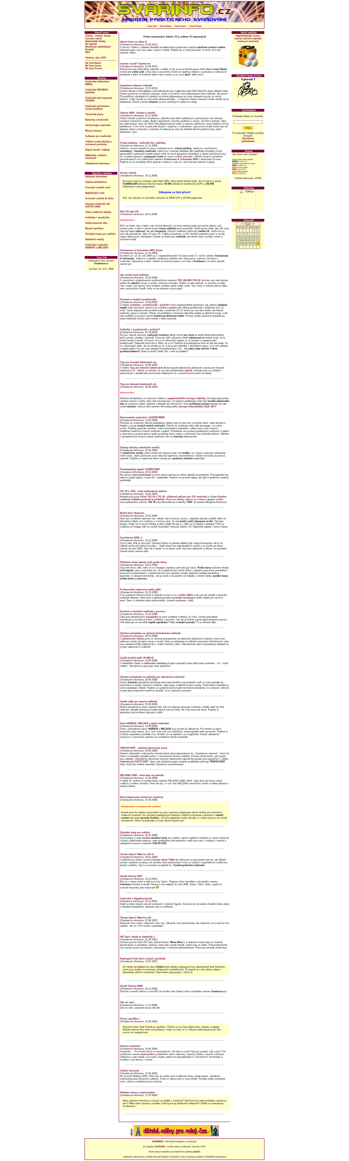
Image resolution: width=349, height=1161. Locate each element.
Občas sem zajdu (240, 167)
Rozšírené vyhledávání (98, 46)
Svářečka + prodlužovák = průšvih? (150, 305)
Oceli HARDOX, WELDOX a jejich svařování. (145, 723)
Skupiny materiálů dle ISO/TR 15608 (97, 205)
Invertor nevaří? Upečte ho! (135, 63)
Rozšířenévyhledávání (248, 140)
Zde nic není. (127, 1002)
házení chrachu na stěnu (155, 47)
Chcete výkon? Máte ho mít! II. (137, 854)
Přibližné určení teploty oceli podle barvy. (143, 562)
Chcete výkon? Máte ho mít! (168, 859)
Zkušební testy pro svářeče (100, 234)
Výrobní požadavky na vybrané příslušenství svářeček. (150, 633)
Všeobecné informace (97, 163)
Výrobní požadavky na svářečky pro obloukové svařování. (152, 677)
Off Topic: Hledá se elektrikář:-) (137, 936)
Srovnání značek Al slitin (99, 198)
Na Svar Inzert (93, 65)
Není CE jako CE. (129, 211)
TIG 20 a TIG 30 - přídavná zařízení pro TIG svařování (177, 496)
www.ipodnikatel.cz (143, 474)
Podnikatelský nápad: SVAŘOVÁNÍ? (140, 469)
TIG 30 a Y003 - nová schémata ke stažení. (143, 491)
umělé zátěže (185, 595)
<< (242, 224)
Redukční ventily (94, 239)
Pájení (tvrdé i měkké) (97, 149)
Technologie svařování (98, 125)
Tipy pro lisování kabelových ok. (138, 362)
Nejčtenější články (95, 41)
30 (258, 243)
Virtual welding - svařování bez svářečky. (143, 142)
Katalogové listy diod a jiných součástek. (143, 958)
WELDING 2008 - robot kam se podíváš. (142, 775)
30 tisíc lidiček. (128, 173)
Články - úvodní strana (98, 35)
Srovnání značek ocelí (97, 187)
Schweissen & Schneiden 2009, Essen (141, 250)
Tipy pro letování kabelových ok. (138, 384)
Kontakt (89, 49)
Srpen (248, 224)
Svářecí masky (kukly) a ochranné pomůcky (98, 143)
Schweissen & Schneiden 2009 (180, 159)
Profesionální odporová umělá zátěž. (140, 589)
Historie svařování (130, 1046)
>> (253, 224)
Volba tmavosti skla (96, 223)
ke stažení (140, 966)
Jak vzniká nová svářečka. (134, 274)
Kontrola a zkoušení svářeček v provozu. (143, 611)
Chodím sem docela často (243, 163)
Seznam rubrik (93, 38)
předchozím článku (133, 638)
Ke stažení (91, 44)
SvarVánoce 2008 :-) (131, 537)
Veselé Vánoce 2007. (131, 876)
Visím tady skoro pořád (242, 159)
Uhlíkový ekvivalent (96, 176)
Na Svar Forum (93, 68)
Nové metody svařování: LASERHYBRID (142, 417)
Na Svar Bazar (93, 63)
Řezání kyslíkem (94, 228)
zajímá (188, 370)
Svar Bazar (166, 26)
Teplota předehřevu (96, 182)
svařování (162, 477)
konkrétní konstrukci (183, 597)
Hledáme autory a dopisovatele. (137, 1092)
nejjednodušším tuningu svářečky (186, 398)
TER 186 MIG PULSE (189, 280)
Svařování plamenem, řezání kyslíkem (97, 107)
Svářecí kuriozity (129, 1070)
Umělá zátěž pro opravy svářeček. (139, 701)
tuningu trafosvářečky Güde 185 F (197, 406)
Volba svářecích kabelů (98, 212)
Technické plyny (94, 114)
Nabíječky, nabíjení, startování (96, 156)
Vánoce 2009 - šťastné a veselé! (137, 112)
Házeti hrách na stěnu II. (133, 41)
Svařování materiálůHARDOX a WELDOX (96, 246)
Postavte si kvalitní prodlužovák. (138, 299)
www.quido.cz (149, 1054)
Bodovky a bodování (96, 119)
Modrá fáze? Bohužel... (133, 513)
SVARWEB (159, 1146)
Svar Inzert (180, 26)
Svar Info (152, 26)
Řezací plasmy (93, 130)
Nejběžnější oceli (95, 193)
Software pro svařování (98, 136)
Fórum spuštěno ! (130, 1018)
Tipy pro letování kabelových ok (148, 367)
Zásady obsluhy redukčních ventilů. (140, 447)
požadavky (152, 616)
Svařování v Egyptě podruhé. (136, 898)
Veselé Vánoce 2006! (131, 986)
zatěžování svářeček (155, 663)
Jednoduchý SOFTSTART (134, 761)
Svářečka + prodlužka (97, 217)
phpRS (196, 1151)
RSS (87, 52)
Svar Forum (195, 26)
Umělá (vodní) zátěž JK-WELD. (137, 657)
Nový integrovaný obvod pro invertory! (141, 797)
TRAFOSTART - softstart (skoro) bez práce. (144, 748)
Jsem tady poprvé (240, 171)
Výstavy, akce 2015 (95, 57)
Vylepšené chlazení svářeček (136, 85)
